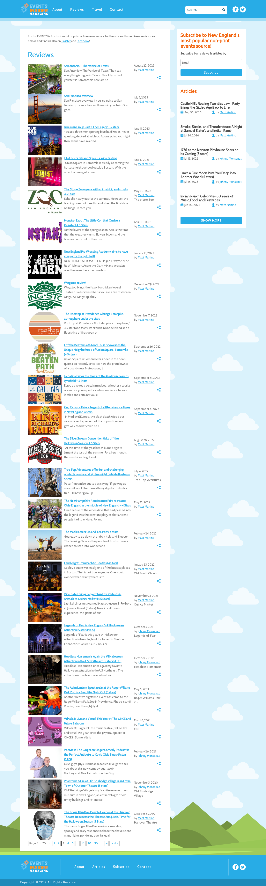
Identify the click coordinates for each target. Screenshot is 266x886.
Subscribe (121, 867)
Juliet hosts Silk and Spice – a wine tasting (90, 158)
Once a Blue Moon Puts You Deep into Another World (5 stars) (208, 175)
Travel (97, 9)
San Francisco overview (78, 96)
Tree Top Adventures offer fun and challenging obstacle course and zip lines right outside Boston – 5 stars (97, 474)
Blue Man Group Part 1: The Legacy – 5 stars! (91, 127)
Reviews (77, 9)
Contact (117, 9)
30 (96, 843)
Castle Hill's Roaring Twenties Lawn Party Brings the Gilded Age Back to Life (210, 105)
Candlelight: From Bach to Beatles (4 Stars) (91, 563)
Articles (98, 867)
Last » (114, 843)
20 (89, 843)
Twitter (66, 41)
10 (83, 843)
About (57, 9)
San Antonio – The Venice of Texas (86, 66)
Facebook (83, 41)
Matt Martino (146, 70)
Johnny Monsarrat (149, 631)
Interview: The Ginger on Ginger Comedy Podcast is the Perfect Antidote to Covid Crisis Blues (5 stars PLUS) (96, 754)
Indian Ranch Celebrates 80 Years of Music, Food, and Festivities (207, 198)
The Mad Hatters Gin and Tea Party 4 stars (91, 532)
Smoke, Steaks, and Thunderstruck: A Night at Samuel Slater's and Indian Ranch (211, 129)
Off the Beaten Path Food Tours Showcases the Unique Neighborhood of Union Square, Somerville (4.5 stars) (96, 349)
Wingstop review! (75, 283)
